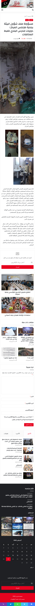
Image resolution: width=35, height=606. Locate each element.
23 (26, 559)
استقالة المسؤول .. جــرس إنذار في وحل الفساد (10, 338)
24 (22, 559)
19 (13, 555)
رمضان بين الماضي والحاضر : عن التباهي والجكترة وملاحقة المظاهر (13, 474)
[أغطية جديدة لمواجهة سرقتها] (6, 526)
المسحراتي (19, 465)
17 (22, 555)
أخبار (25, 16)
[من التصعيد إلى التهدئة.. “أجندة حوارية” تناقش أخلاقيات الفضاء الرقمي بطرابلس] (26, 331)
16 (26, 555)
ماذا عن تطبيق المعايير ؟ (10, 358)
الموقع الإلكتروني (29, 410)
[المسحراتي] (28, 467)
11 (17, 551)
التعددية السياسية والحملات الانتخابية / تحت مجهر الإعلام (14, 449)
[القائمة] (2, 9)
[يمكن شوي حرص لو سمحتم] (28, 533)
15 (31, 555)
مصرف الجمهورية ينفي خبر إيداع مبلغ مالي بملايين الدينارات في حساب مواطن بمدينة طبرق (12, 441)
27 (8, 559)
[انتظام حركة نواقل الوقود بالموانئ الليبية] (17, 533)
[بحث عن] (33, 9)
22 (31, 559)
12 (13, 551)
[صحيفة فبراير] (17, 4)
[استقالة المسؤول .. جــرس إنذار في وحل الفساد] (9, 331)
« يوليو (32, 567)
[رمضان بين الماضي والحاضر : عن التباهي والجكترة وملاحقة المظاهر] (28, 475)
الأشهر (29, 433)
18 (17, 555)
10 (22, 551)
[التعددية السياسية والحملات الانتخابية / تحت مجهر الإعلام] (28, 450)
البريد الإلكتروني (29, 403)
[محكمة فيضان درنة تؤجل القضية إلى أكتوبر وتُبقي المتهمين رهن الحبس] (6, 533)
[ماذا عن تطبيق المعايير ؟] (9, 352)
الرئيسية (30, 16)
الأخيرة (18, 433)
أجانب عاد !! (31, 358)
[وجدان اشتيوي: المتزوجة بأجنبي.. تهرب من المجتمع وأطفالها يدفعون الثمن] (28, 458)
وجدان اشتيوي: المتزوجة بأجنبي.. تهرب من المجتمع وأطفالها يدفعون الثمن (12, 458)
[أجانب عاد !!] (26, 352)
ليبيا (27, 20)
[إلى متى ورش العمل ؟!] (17, 526)
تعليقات (6, 433)
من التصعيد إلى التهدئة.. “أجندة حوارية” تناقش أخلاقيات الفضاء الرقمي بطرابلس (27, 340)
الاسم (32, 396)
